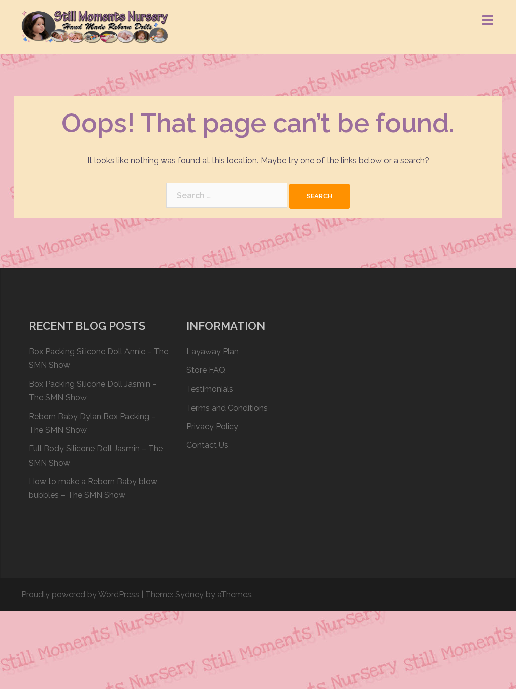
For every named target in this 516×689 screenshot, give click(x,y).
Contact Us (207, 445)
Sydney (189, 594)
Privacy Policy (212, 426)
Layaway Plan (212, 351)
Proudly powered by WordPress (80, 594)
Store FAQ (205, 370)
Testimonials (209, 389)
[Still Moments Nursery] (95, 26)
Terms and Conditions (227, 408)
